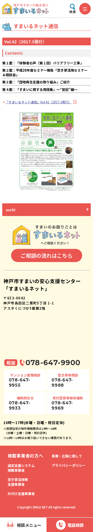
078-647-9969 (62, 405)
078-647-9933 (19, 405)
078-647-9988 (62, 382)
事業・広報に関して (67, 456)
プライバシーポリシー (69, 465)
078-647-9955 (19, 382)
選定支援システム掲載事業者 (21, 468)
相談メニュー (29, 525)
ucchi (10, 209)
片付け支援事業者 (21, 493)
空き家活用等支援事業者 (18, 482)
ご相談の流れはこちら (46, 255)
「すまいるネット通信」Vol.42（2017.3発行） (38, 102)
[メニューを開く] (85, 9)
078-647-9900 (53, 362)
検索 (72, 12)
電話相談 (75, 525)
